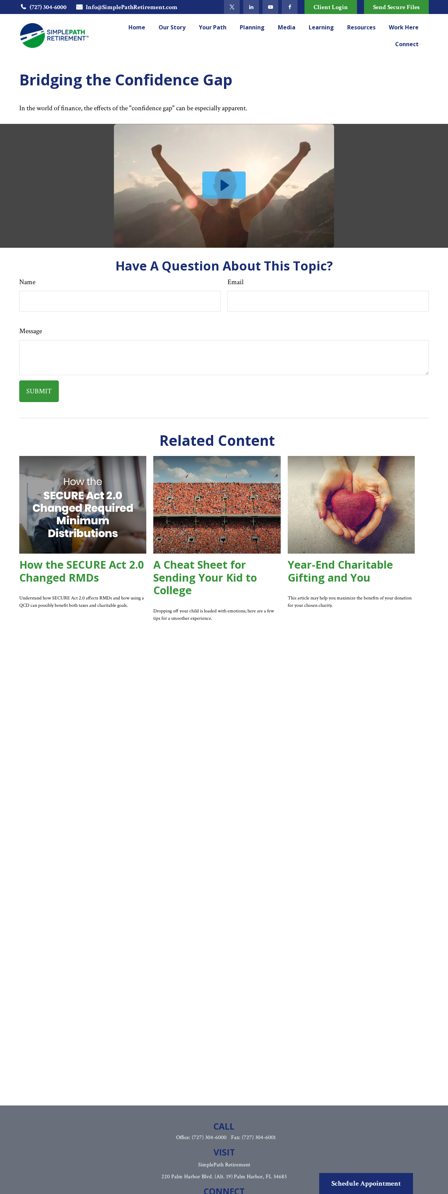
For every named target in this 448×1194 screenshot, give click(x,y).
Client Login (331, 7)
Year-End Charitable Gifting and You (340, 570)
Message (30, 331)
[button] (136, 27)
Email (235, 282)
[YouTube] (270, 7)
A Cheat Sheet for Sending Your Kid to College (205, 577)
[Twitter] (232, 7)
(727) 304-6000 (48, 7)
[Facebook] (290, 7)
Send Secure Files (396, 7)
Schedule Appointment (366, 1183)
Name (27, 282)
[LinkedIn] (251, 7)
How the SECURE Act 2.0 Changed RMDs (81, 570)
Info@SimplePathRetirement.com (131, 7)
